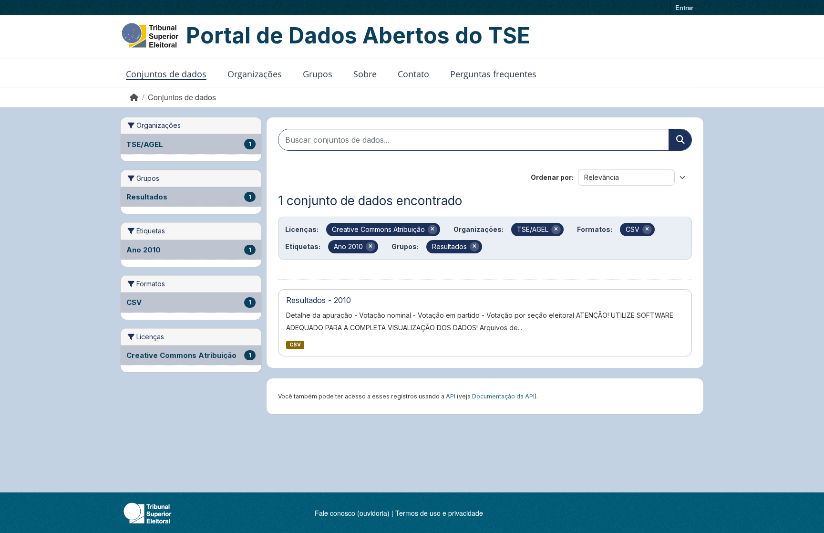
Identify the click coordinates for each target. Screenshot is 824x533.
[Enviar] (680, 139)
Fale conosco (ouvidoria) (352, 513)
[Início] (134, 97)
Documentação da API (503, 396)
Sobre (365, 74)
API (450, 396)
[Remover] (432, 229)
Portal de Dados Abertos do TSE (358, 35)
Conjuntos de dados (166, 74)
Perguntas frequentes (493, 74)
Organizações (254, 74)
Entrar (684, 7)
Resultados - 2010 (318, 300)
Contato (413, 74)
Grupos (317, 74)
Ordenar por (551, 177)
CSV (295, 345)
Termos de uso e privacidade (439, 513)
